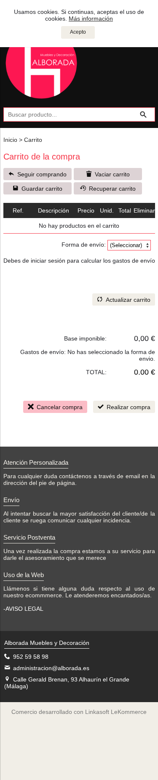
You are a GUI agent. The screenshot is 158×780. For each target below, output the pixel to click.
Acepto (78, 32)
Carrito (33, 139)
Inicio (10, 139)
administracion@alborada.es (51, 668)
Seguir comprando (42, 174)
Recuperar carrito (112, 188)
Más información (91, 18)
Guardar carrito (41, 188)
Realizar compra (128, 407)
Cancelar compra (60, 407)
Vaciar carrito (112, 174)
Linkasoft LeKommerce (116, 711)
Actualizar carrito (128, 299)
